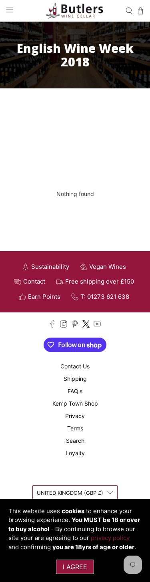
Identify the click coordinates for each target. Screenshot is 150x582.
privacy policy (110, 538)
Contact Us (75, 366)
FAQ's (75, 391)
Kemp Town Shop (75, 403)
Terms (75, 428)
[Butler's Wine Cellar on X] (86, 325)
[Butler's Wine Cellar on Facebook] (52, 325)
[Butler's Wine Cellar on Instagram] (63, 325)
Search (75, 440)
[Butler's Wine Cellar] (75, 11)
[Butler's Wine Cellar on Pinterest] (74, 325)
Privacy (75, 415)
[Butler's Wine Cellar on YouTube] (97, 325)
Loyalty (75, 453)
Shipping (75, 378)
